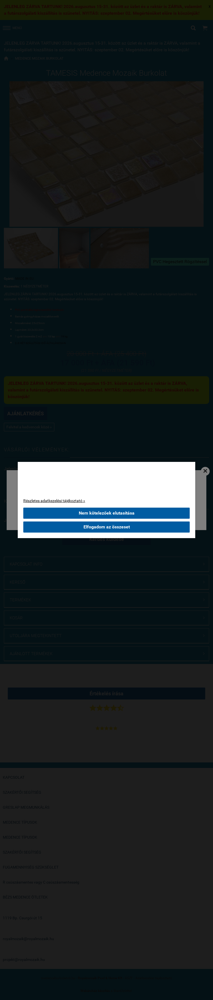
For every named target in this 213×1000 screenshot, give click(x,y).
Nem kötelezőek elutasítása (107, 513)
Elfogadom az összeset (106, 527)
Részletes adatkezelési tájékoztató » (54, 500)
